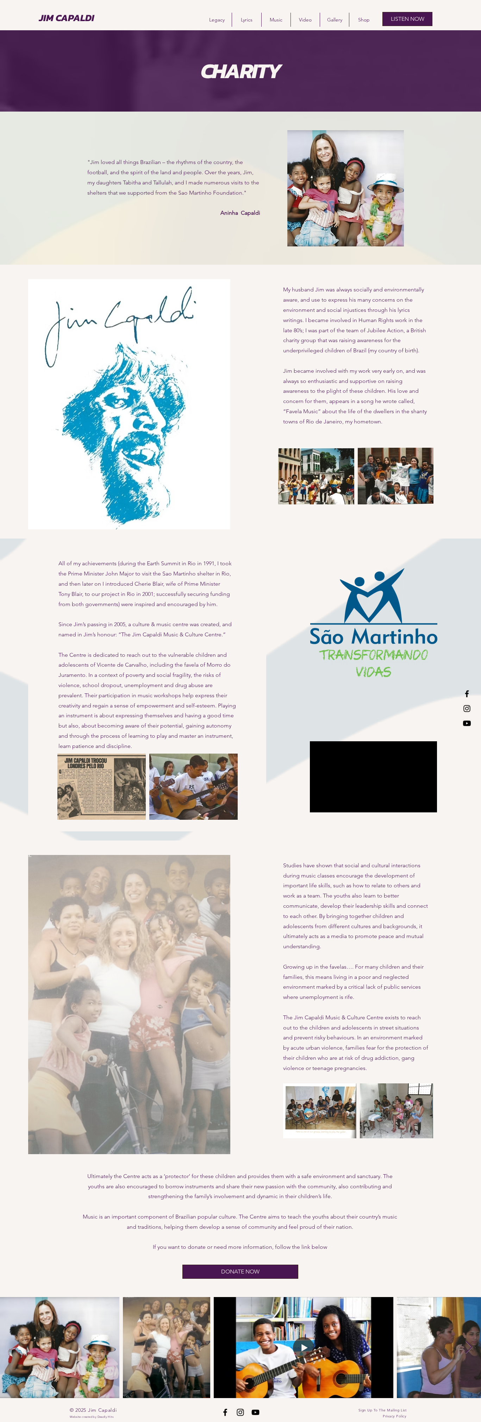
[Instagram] (466, 708)
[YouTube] (255, 1412)
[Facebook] (466, 693)
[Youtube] (466, 723)
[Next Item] (469, 1347)
